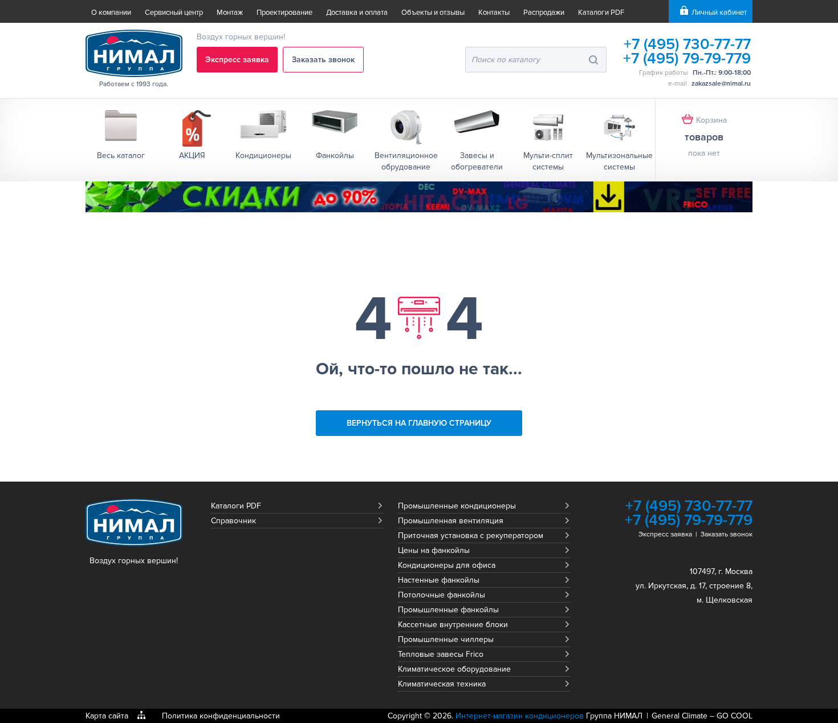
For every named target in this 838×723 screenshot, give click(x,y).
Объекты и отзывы (433, 12)
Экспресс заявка (237, 59)
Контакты (494, 12)
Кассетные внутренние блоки (453, 624)
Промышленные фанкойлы (448, 610)
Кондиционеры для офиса (446, 565)
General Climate (679, 716)
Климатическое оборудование (454, 669)
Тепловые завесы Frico (440, 654)
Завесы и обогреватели (477, 161)
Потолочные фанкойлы (441, 595)
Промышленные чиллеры (446, 639)
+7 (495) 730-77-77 (687, 44)
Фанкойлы (335, 155)
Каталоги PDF (601, 12)
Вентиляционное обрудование (406, 161)
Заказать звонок (323, 59)
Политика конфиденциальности (221, 716)
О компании (111, 12)
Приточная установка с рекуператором (470, 535)
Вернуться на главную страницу (419, 423)
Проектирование (284, 12)
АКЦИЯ (192, 155)
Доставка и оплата (357, 12)
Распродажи (543, 12)
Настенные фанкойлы (438, 580)
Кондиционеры (263, 155)
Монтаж (230, 12)
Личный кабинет (719, 12)
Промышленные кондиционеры (457, 506)
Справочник (233, 521)
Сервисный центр (174, 12)
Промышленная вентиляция (450, 521)
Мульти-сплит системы (548, 161)
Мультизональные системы (619, 161)
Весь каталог (121, 155)
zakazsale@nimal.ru (721, 83)
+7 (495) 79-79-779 (687, 58)
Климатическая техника (442, 684)
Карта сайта (107, 716)
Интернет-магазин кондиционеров (519, 716)
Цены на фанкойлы (434, 550)
